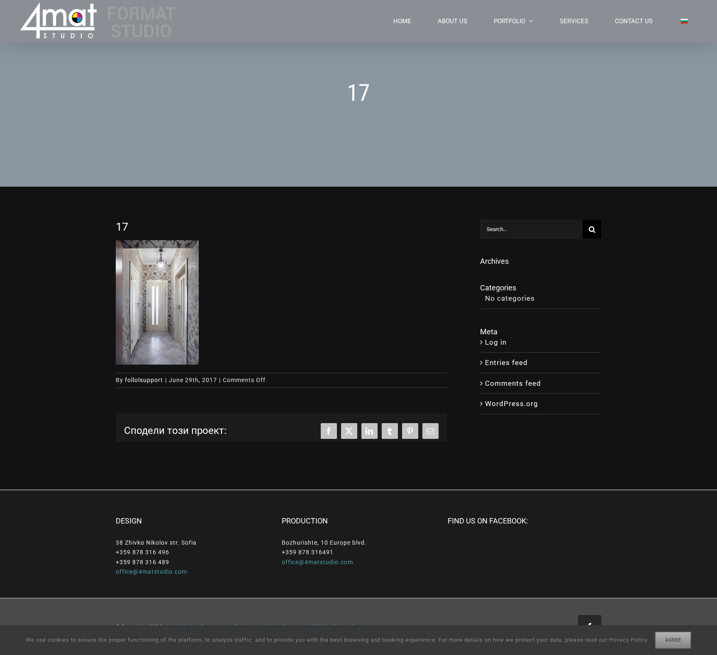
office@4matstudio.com (151, 571)
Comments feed (513, 383)
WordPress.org (511, 403)
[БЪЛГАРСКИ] (679, 21)
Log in (496, 342)
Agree (673, 639)
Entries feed (506, 362)
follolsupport (144, 380)
